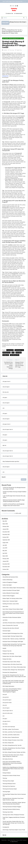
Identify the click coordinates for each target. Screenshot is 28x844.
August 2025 (5, 542)
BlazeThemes (15, 841)
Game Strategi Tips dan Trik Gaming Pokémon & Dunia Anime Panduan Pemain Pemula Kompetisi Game (13, 613)
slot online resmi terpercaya (9, 726)
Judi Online (5, 620)
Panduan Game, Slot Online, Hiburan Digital (12, 656)
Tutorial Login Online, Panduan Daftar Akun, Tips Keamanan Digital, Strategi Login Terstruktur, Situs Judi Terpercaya (13, 823)
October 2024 (5, 569)
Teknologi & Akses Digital (8, 780)
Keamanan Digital (6, 630)
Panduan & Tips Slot (7, 651)
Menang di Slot (6, 352)
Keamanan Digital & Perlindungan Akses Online (13, 633)
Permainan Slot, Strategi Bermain (10, 672)
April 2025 (5, 553)
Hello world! (18, 513)
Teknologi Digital (6, 791)
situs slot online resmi (7, 713)
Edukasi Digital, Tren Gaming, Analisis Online (12, 598)
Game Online (5, 606)
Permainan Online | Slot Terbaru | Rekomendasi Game (14, 667)
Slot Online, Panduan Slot (8, 742)
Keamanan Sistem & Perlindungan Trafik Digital (13, 641)
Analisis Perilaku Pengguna (8, 595)
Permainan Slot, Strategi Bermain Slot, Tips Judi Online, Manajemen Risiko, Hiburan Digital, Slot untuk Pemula (14, 677)
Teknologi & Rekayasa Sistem (9, 783)
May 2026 (5, 521)
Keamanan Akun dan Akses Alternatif (11, 628)
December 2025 (6, 531)
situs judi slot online (7, 702)
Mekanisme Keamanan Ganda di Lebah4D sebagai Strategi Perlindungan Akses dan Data (13, 1)
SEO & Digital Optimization (8, 686)
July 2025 (5, 545)
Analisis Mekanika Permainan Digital (11, 593)
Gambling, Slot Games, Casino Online (11, 603)
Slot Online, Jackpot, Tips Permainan (11, 729)
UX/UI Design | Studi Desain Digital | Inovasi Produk (14, 829)
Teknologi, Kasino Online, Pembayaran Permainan (13, 814)
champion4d (5, 76)
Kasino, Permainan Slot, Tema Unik (10, 625)
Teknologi (5, 778)
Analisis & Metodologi (7, 579)
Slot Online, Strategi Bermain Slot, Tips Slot (13, 38)
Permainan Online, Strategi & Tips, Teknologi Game (14, 669)
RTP (13, 352)
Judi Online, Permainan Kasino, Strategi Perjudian (13, 622)
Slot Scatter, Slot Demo (8, 759)
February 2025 (6, 558)
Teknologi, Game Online (8, 812)
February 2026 (6, 526)
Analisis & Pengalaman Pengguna (10, 582)
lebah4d (4, 648)
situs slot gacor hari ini (8, 429)
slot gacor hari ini (6, 381)
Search (3, 477)
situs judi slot (6, 697)
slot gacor (5, 397)
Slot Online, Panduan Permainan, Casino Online (13, 740)
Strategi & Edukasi (7, 772)
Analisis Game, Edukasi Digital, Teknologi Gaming (13, 587)
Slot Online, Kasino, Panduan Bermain (11, 737)
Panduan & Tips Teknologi (8, 653)
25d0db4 (5, 50)
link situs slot (6, 392)
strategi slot (5, 355)
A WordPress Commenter (8, 513)
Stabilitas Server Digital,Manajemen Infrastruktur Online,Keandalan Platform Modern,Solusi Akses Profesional (13, 769)
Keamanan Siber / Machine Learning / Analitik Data (14, 638)
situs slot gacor (6, 386)
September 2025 (6, 539)
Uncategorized (6, 827)
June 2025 (5, 547)
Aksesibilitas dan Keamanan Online (10, 577)
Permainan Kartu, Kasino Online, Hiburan (11, 661)
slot (3, 408)
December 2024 (6, 564)
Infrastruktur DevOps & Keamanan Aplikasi (12, 617)
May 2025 (5, 550)
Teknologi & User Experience (9, 786)
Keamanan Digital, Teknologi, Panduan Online (12, 636)
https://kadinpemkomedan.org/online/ (11, 461)
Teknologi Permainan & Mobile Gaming (11, 809)
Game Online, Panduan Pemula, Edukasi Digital (13, 609)
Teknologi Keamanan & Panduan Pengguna (12, 806)
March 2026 (5, 523)
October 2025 (5, 537)
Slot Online (18, 352)
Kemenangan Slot (19, 350)
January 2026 (5, 529)
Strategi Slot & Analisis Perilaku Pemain (11, 775)
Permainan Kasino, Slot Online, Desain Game (12, 664)
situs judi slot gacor (7, 699)
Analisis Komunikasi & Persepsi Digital (11, 590)
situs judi (5, 694)
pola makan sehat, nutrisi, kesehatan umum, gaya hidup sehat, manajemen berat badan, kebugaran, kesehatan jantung (13, 682)
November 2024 (6, 566)
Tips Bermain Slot (14, 355)
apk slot (4, 445)
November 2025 (6, 534)
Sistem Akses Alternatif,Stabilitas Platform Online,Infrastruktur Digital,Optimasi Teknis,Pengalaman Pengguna (12, 690)
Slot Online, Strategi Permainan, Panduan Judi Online (14, 752)
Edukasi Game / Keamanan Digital (10, 601)
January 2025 (5, 561)
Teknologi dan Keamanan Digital (10, 788)
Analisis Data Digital (7, 585)
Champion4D (10, 350)
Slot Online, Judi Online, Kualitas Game (11, 734)
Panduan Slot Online (7, 659)
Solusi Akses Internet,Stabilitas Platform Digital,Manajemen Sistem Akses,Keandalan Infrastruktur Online (12, 763)
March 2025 (5, 556)
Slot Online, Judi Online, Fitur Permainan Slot (12, 732)
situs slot (5, 705)
